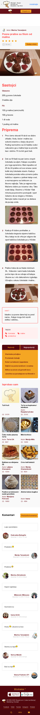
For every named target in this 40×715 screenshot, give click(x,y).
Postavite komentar (29, 515)
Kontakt (16, 702)
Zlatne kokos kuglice (29, 488)
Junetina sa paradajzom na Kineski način (20, 374)
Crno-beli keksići (29, 459)
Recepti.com (4, 701)
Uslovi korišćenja (30, 700)
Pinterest (32, 707)
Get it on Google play (27, 694)
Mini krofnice (29, 430)
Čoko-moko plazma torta (10, 430)
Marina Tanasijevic (18, 30)
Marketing (10, 702)
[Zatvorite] (1, 4)
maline (22, 333)
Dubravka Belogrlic (18, 535)
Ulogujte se (26, 11)
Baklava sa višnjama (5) (10, 459)
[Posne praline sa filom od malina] (21, 215)
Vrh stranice (19, 689)
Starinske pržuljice (13, 354)
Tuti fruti (10, 402)
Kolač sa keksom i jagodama (16, 362)
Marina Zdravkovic (18, 575)
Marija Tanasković (22, 555)
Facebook (6, 707)
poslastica (12, 336)
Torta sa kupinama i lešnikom (29, 402)
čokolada (11, 333)
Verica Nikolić (16, 655)
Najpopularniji (29, 347)
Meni (20, 712)
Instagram (25, 707)
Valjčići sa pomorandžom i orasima (19, 366)
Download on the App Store (14, 694)
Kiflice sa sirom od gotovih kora (17, 370)
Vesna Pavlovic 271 (21, 675)
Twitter (12, 707)
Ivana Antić (15, 615)
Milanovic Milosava (21, 595)
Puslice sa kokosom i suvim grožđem (10, 488)
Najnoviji (11, 347)
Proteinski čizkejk (12, 358)
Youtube (18, 707)
